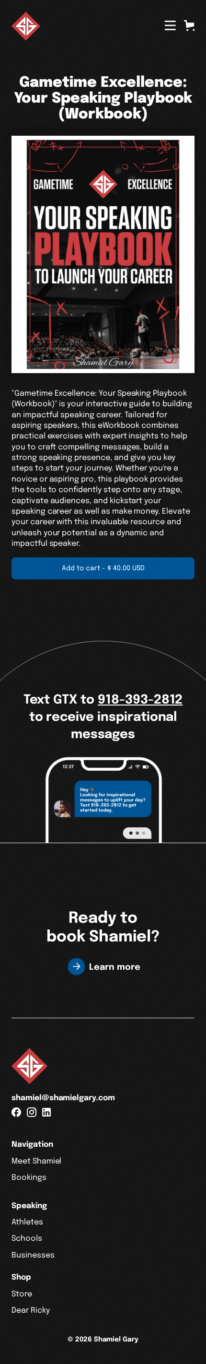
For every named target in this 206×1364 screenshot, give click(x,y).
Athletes (27, 1222)
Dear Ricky (30, 1310)
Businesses (33, 1255)
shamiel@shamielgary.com (63, 1098)
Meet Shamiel (36, 1161)
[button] (189, 25)
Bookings (28, 1178)
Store (21, 1294)
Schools (26, 1239)
